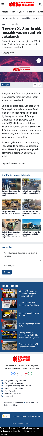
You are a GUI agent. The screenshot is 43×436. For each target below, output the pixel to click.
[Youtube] (26, 373)
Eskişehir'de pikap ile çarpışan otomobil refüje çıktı (31, 213)
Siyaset (20, 12)
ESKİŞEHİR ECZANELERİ (13, 403)
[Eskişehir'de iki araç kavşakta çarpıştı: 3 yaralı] (11, 204)
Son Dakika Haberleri (13, 393)
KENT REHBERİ (32, 403)
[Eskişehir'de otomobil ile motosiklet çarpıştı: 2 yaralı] (11, 184)
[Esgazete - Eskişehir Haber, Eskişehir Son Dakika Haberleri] (21, 4)
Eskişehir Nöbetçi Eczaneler (15, 381)
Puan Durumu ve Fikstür (14, 388)
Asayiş (5, 12)
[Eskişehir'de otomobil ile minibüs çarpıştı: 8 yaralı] (31, 184)
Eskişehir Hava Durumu (14, 383)
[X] (17, 373)
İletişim (7, 405)
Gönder (7, 272)
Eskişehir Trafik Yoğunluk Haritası (18, 386)
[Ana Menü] (2, 4)
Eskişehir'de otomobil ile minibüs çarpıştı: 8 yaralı (31, 192)
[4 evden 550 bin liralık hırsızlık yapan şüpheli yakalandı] (21, 69)
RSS (7, 416)
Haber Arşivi (9, 396)
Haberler (5, 24)
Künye (15, 405)
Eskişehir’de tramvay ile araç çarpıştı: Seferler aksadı (31, 234)
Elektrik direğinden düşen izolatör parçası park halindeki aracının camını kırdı (11, 235)
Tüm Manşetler (10, 391)
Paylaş (7, 85)
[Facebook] (13, 373)
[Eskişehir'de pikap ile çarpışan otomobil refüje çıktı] (31, 204)
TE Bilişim (27, 423)
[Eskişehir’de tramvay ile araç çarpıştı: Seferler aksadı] (31, 225)
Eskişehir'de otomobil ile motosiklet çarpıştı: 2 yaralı (11, 193)
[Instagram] (21, 373)
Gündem (31, 12)
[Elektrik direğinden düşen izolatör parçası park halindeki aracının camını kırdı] (11, 225)
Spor (12, 12)
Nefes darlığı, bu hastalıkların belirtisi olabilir (21, 18)
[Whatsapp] (30, 373)
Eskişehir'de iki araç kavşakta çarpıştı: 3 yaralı (11, 213)
